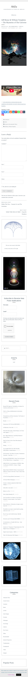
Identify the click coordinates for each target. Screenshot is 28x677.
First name (5, 304)
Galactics (4, 26)
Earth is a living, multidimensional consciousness (12, 411)
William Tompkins (12, 126)
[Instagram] (3, 114)
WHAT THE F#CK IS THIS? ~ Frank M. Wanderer (16, 212)
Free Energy (5, 623)
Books (4, 607)
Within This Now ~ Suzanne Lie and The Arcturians (11, 204)
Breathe (4, 420)
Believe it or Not (6, 491)
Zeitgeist (5, 653)
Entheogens (5, 620)
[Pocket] (21, 112)
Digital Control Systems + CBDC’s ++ (10, 531)
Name (2, 164)
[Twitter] (8, 112)
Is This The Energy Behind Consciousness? (11, 476)
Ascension (5, 604)
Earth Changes (6, 613)
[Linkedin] (13, 112)
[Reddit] (11, 112)
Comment (3, 143)
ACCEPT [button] (18, 674)
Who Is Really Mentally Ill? (8, 494)
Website (2, 179)
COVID (4, 610)
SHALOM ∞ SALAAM (8, 487)
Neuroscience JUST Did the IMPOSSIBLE (11, 424)
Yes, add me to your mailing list (9, 186)
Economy (5, 617)
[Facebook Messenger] (5, 112)
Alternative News (6, 597)
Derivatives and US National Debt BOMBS (11, 518)
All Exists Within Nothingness (9, 479)
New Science (5, 630)
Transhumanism (6, 643)
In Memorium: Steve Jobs (8, 427)
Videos (21, 26)
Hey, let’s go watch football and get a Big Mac (12, 513)
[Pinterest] (16, 112)
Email (2, 171)
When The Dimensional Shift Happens (10, 535)
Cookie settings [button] (11, 674)
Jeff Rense (6, 126)
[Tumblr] (24, 112)
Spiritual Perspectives (7, 639)
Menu (14, 15)
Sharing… (5, 445)
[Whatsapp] (18, 112)
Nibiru (4, 633)
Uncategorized (6, 646)
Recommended (13, 26)
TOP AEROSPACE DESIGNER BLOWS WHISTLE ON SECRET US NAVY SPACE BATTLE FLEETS (13, 104)
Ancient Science (6, 600)
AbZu (14, 6)
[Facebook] (3, 112)
